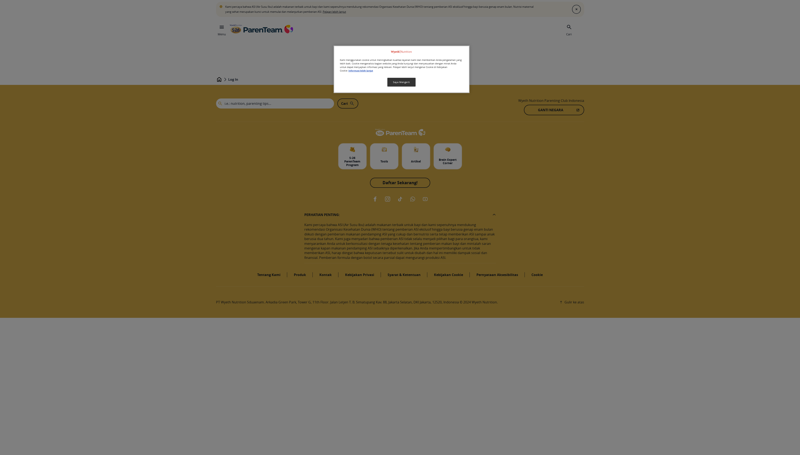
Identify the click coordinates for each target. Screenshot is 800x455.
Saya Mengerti (401, 82)
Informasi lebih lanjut (360, 70)
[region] (402, 69)
